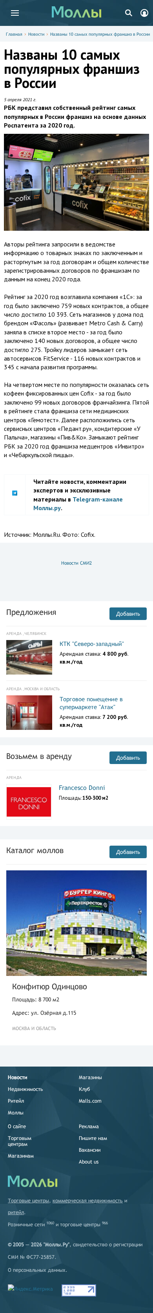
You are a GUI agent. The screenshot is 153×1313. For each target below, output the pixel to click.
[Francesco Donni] (29, 802)
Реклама (89, 1126)
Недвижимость (25, 1089)
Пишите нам (93, 1138)
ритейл (16, 1212)
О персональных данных (37, 1270)
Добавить (128, 614)
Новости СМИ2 (76, 563)
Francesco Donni (82, 787)
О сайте (17, 1126)
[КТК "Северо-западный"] (29, 657)
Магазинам (21, 1156)
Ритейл (16, 1101)
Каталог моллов (35, 850)
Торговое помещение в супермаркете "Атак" (91, 703)
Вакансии (89, 1150)
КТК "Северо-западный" (92, 643)
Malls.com (90, 1101)
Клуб (84, 1089)
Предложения (31, 611)
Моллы (16, 1113)
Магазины (90, 1077)
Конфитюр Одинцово (49, 986)
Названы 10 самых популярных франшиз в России (100, 34)
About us (88, 1162)
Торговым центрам (19, 1141)
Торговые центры (28, 1201)
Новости (36, 34)
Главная (14, 34)
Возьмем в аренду (39, 755)
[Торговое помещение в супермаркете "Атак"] (29, 712)
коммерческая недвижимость (88, 1201)
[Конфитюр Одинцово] (76, 923)
